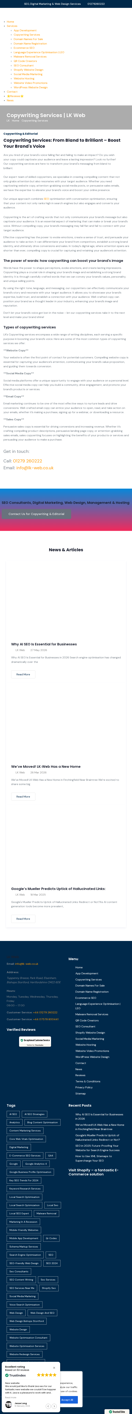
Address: (13, 972)
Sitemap (80, 1093)
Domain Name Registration (30, 43)
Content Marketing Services (25, 1130)
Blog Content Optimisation (42, 1122)
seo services (48, 1279)
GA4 (50, 1155)
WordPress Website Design (31, 87)
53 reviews (23, 1370)
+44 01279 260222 (45, 1012)
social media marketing (22, 1296)
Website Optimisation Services (26, 1346)
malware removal (46, 1213)
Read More (23, 674)
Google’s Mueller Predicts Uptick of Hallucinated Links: (58, 889)
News (10, 100)
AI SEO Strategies (35, 1114)
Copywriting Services (27, 34)
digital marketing (18, 1147)
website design (18, 1329)
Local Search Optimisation (24, 1197)
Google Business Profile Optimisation (30, 1172)
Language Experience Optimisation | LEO (39, 52)
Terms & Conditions (87, 1081)
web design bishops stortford (26, 1321)
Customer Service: (19, 1012)
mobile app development (23, 1238)
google (13, 1163)
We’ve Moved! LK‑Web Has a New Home (46, 767)
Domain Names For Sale (28, 39)
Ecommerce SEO (24, 48)
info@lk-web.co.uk (35, 468)
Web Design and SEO (42, 1312)
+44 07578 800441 (45, 1019)
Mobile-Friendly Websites (23, 1230)
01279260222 (96, 4)
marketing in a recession (23, 1221)
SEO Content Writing (21, 1279)
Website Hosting (24, 78)
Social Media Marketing (28, 74)
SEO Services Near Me (21, 1288)
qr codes (51, 1238)
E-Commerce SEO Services (25, 1155)
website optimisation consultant (28, 1337)
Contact (12, 91)
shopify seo (49, 1288)
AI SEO (13, 1114)
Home (10, 21)
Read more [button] (10, 1397)
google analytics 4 (36, 1163)
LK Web (20, 650)
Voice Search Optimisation (24, 1304)
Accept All (67, 1399)
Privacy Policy (84, 1087)
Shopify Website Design (28, 70)
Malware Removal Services (30, 56)
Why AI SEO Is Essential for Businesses (44, 644)
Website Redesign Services (24, 1354)
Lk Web (13, 956)
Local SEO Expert (19, 1213)
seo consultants (18, 1271)
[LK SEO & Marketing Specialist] (66, 13)
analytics (14, 1122)
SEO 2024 (52, 1263)
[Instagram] (123, 1403)
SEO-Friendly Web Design (23, 1263)
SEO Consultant (24, 65)
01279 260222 (27, 461)
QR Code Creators (25, 61)
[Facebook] (119, 1403)
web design (16, 1312)
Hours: (11, 991)
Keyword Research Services (25, 1188)
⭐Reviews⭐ (15, 96)
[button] (54, 1367)
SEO (46, 199)
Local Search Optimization (24, 1205)
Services (12, 26)
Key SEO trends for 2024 (23, 1180)
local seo (52, 1205)
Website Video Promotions (30, 83)
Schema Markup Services (23, 1246)
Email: (11, 964)
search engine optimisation (25, 1254)
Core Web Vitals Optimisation (26, 1139)
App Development (25, 30)
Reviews (80, 1075)
